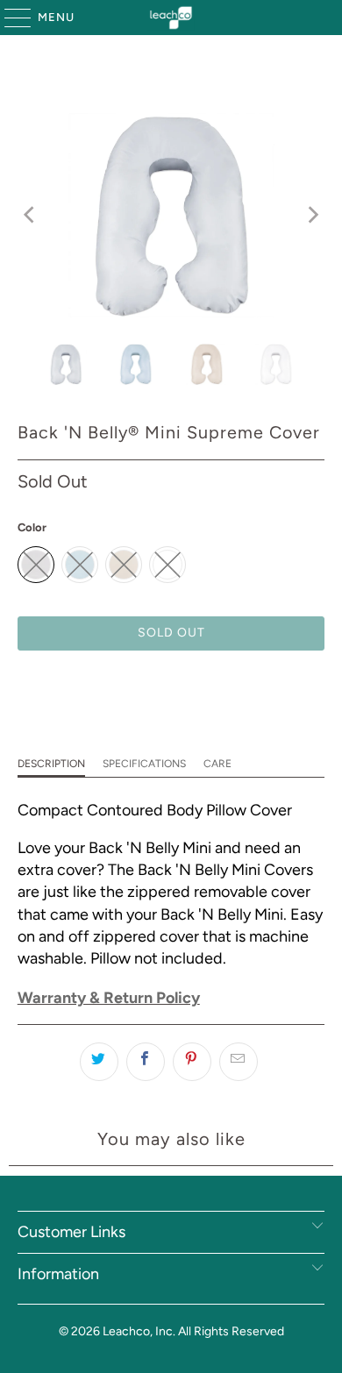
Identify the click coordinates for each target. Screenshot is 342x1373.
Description (51, 764)
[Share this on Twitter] (99, 1061)
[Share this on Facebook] (145, 1061)
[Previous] (31, 215)
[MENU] (9, 17)
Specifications (144, 764)
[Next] (311, 215)
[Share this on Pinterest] (192, 1061)
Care (217, 764)
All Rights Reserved (231, 1331)
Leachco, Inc (138, 1331)
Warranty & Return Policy (109, 997)
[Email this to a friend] (238, 1061)
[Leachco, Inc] (171, 17)
